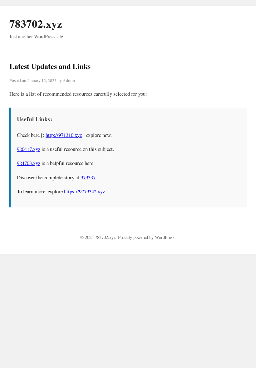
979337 (88, 177)
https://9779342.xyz (84, 191)
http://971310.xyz (64, 134)
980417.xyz (28, 149)
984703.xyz (28, 163)
